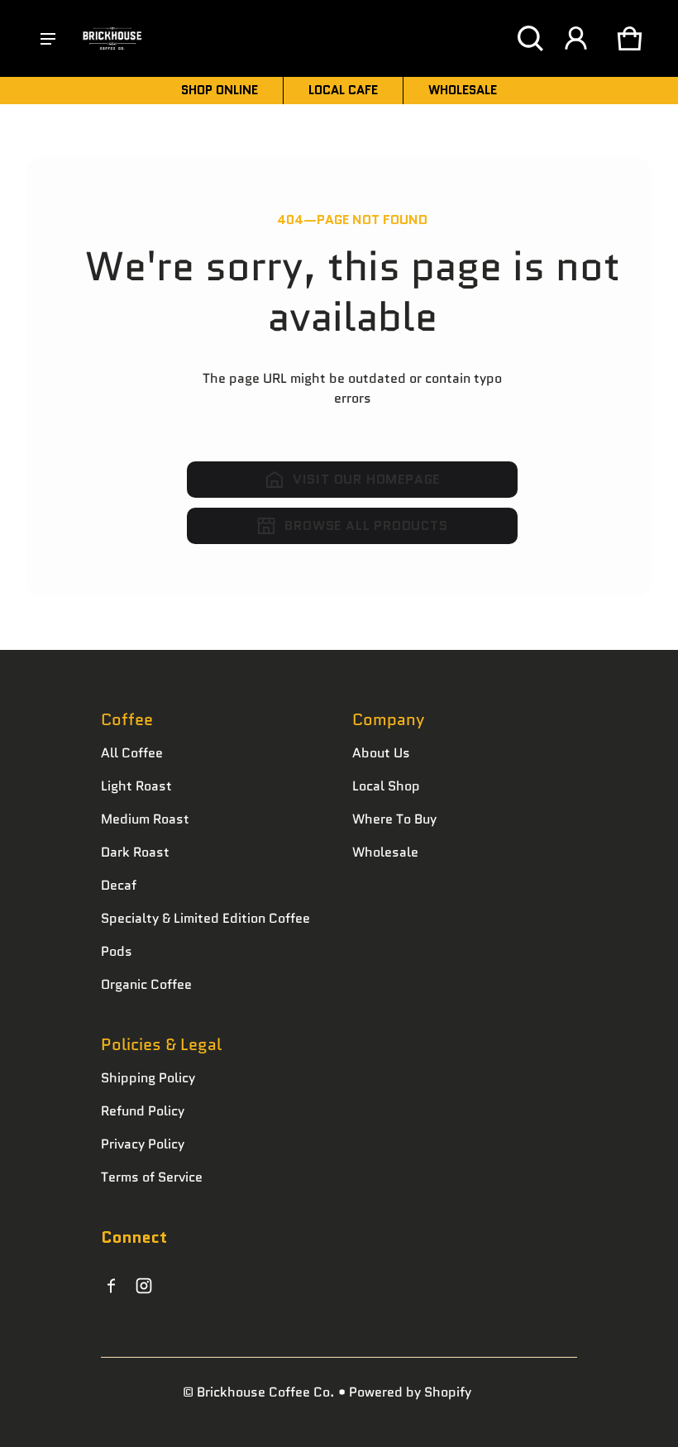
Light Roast (136, 785)
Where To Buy (394, 819)
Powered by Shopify (410, 1392)
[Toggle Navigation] (48, 39)
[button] (530, 38)
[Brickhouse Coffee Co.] (112, 38)
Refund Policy (142, 1110)
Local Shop (386, 785)
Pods (116, 951)
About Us (381, 752)
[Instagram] (144, 1286)
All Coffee (132, 752)
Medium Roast (145, 819)
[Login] (575, 38)
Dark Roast (135, 852)
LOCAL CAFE (343, 90)
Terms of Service (152, 1177)
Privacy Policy (142, 1143)
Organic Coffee (146, 984)
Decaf (118, 885)
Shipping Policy (148, 1077)
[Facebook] (111, 1286)
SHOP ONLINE (219, 90)
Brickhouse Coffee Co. (266, 1392)
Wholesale (385, 852)
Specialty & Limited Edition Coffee (205, 918)
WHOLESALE (462, 90)
